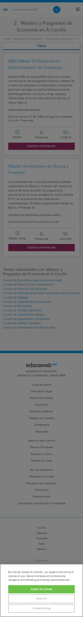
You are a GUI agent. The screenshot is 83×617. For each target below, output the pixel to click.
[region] (41, 590)
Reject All (41, 598)
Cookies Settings (41, 608)
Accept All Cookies (41, 589)
